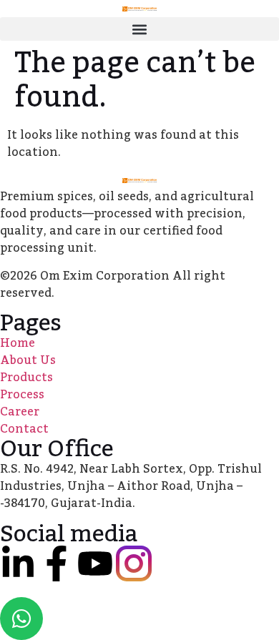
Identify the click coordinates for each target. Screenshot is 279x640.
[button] (139, 29)
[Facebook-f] (56, 563)
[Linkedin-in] (18, 563)
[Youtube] (95, 563)
